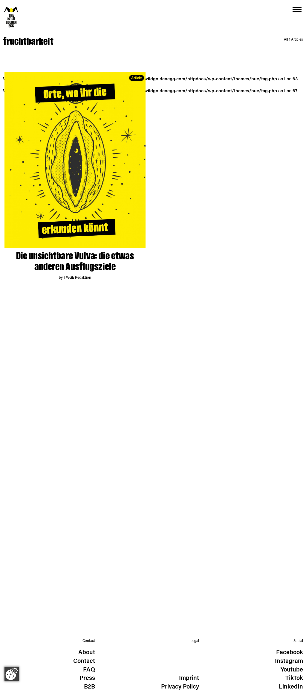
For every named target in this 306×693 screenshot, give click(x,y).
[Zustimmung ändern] (11, 674)
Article (136, 78)
